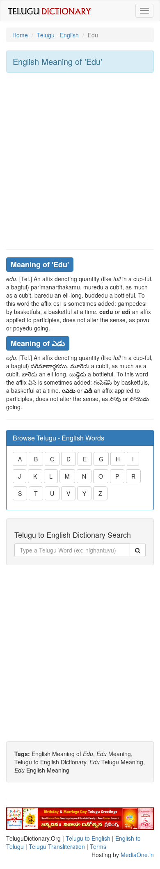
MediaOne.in (137, 855)
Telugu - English (58, 35)
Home (20, 35)
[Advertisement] (80, 161)
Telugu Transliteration (57, 846)
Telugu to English (88, 838)
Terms (98, 846)
